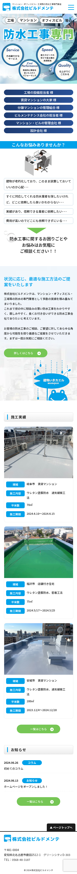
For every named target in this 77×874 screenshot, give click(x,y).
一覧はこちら (38, 729)
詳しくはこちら (23, 353)
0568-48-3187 (21, 860)
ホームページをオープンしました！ (26, 787)
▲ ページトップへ (61, 827)
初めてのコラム (13, 768)
